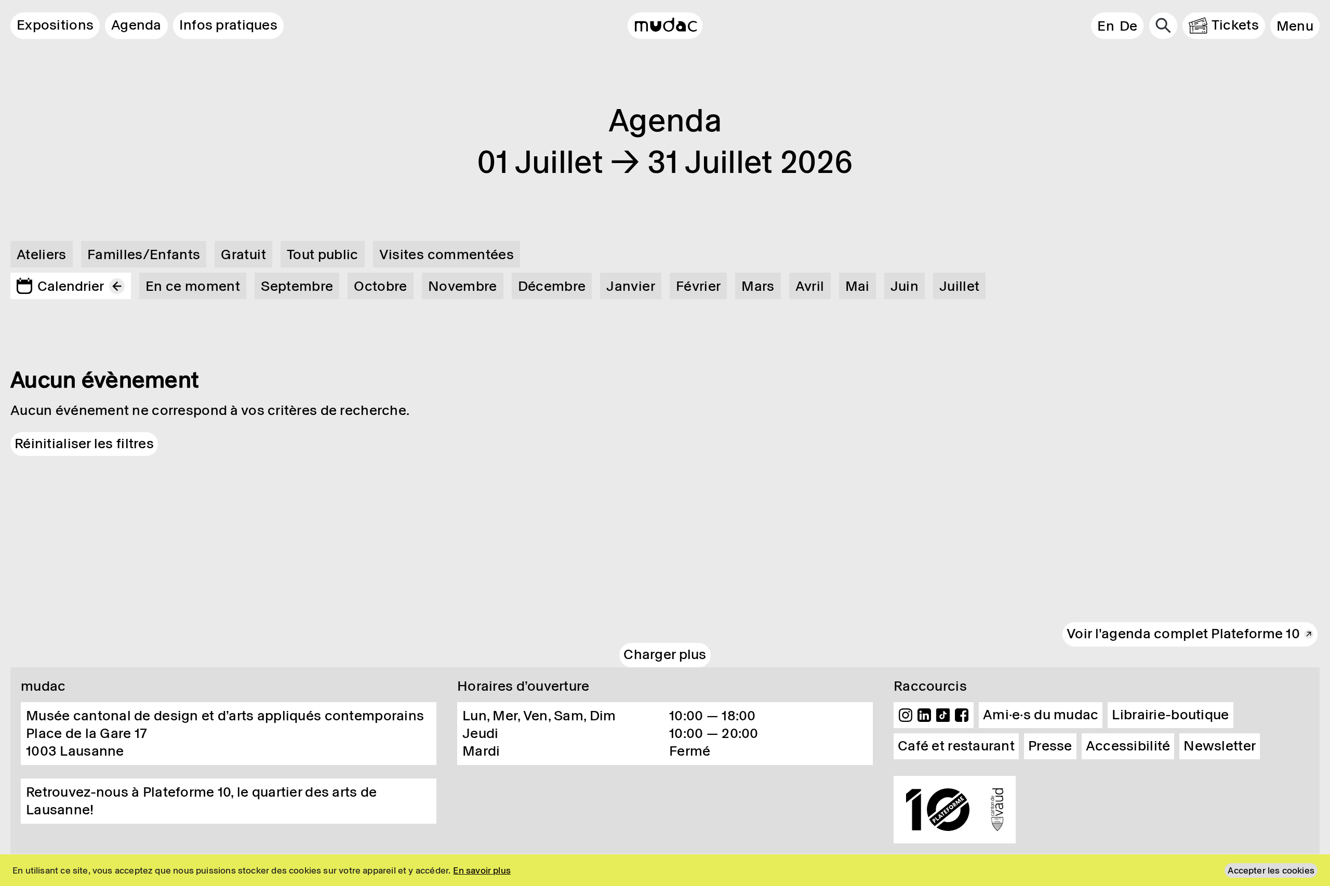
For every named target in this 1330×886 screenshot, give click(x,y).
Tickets (1235, 25)
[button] (1295, 25)
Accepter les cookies (1271, 870)
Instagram (905, 715)
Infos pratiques (228, 25)
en (1105, 26)
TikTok (943, 715)
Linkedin (924, 715)
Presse (1050, 746)
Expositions (55, 25)
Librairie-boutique (1170, 714)
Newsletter (1219, 746)
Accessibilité (1128, 746)
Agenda (136, 25)
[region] (665, 870)
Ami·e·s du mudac (1040, 714)
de (1129, 26)
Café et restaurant (956, 746)
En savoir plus (482, 870)
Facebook (961, 715)
